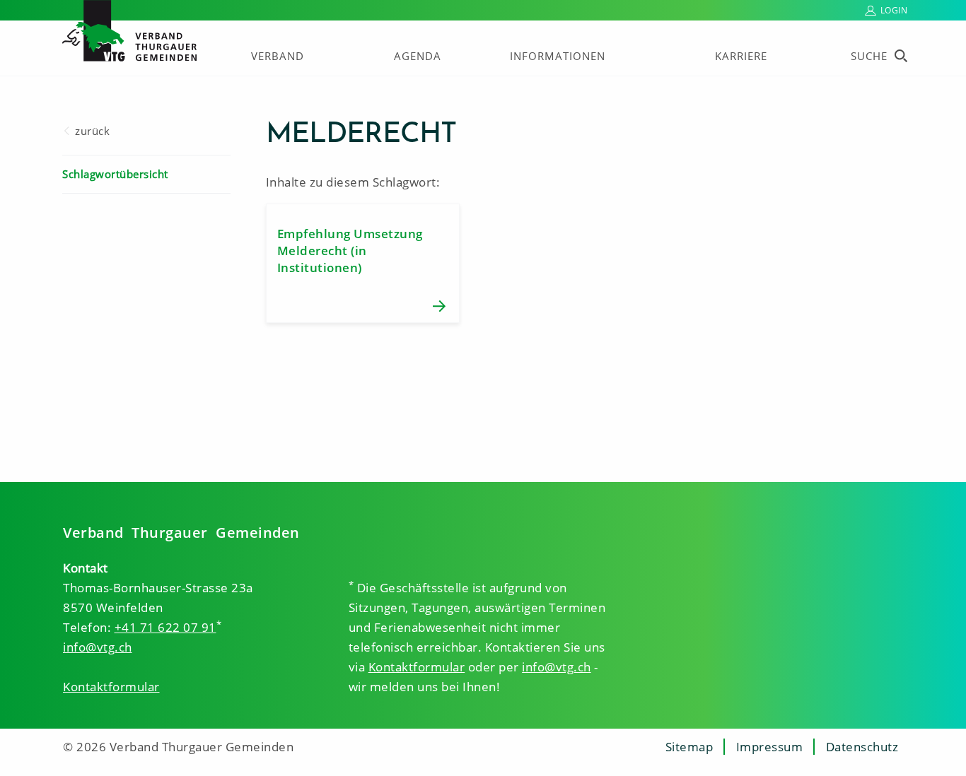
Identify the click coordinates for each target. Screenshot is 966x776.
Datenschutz (862, 747)
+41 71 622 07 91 (165, 627)
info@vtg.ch (97, 647)
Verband (277, 56)
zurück (92, 131)
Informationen (557, 56)
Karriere (741, 56)
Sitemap (689, 747)
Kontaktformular (111, 686)
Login (894, 10)
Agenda (417, 56)
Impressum (769, 747)
